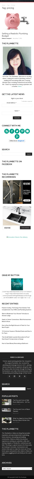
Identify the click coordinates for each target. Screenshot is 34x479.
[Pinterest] (19, 376)
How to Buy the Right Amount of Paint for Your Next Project (16, 326)
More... (20, 86)
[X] (25, 376)
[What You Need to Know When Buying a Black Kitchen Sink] (6, 420)
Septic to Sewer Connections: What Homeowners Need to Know (16, 320)
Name (17, 111)
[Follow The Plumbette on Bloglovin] (17, 141)
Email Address (11, 103)
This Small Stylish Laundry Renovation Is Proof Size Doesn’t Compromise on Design (15, 338)
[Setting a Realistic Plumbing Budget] (17, 21)
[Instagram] (14, 376)
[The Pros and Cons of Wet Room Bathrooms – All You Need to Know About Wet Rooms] (6, 402)
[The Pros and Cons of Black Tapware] (6, 409)
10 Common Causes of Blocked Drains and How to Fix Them (17, 332)
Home (3, 5)
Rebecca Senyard (6, 38)
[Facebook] (9, 376)
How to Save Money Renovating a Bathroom (15, 343)
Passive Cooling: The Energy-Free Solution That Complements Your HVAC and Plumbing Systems (16, 309)
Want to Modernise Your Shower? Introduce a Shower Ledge (15, 314)
